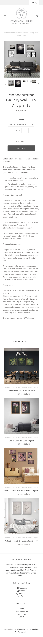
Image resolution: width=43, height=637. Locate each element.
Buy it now (21, 148)
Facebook (23, 588)
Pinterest (22, 590)
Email (22, 596)
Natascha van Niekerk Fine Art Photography (21, 387)
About (21, 608)
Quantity (17, 130)
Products (13, 32)
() (34, 2)
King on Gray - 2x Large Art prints (21, 440)
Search (21, 617)
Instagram (22, 593)
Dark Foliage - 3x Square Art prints (21, 390)
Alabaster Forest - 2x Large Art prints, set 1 (21, 540)
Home (6, 32)
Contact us (21, 614)
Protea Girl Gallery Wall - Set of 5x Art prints (21, 490)
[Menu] (5, 16)
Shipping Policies (21, 611)
